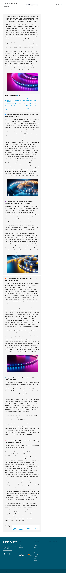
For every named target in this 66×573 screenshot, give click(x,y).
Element (35, 545)
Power (35, 558)
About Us (20, 545)
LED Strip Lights (16, 525)
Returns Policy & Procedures (24, 551)
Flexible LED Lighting (26, 525)
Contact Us (21, 547)
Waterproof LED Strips (32, 528)
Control (35, 560)
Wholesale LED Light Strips (19, 528)
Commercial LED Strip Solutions (20, 527)
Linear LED (36, 547)
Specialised (36, 551)
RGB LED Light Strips (18, 529)
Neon (35, 553)
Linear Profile (36, 549)
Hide (18, 95)
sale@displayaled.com (7, 550)
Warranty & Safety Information (24, 549)
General (35, 556)
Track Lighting (36, 554)
